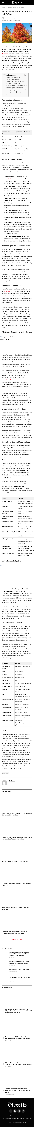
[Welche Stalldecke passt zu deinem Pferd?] (17, 850)
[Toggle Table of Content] (25, 75)
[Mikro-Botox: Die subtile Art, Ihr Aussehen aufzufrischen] (17, 897)
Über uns (12, 1116)
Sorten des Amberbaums (13, 79)
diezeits (24, 1122)
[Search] (31, 2)
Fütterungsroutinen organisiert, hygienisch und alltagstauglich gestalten (17, 814)
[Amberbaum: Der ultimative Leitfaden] (17, 33)
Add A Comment (17, 939)
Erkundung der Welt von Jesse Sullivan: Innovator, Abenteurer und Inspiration (18, 1037)
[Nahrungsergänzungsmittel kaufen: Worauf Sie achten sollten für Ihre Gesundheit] (17, 826)
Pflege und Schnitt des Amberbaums (17, 85)
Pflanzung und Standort (13, 83)
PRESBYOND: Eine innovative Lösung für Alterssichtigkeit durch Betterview (14, 932)
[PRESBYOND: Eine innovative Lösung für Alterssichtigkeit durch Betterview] (17, 920)
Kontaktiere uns (22, 1116)
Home (6, 1116)
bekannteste (7, 179)
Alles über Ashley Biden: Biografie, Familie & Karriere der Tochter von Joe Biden (17, 1090)
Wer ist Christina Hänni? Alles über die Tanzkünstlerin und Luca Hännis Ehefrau (18, 1063)
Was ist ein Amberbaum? (13, 77)
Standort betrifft (9, 291)
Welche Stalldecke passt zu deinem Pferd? (15, 861)
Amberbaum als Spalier (13, 91)
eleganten (5, 54)
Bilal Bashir (8, 18)
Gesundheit (25, 18)
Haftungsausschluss (9, 1118)
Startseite (4, 7)
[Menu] (3, 2)
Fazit (5, 95)
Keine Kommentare (7, 20)
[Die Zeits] (17, 2)
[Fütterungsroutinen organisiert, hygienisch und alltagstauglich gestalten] (17, 802)
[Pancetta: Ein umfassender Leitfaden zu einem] (5, 979)
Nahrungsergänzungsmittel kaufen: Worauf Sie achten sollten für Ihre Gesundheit (17, 838)
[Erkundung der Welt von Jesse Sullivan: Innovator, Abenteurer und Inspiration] (17, 1026)
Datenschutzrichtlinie (24, 1118)
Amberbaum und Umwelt (14, 93)
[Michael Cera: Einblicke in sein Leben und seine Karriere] (5, 971)
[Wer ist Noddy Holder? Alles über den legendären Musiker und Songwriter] (5, 963)
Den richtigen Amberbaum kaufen (16, 81)
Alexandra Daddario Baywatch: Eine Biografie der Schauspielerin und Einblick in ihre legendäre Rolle (18, 1011)
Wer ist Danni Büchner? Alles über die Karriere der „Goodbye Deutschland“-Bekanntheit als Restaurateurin (19, 953)
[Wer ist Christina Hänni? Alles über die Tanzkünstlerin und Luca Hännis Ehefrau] (17, 1052)
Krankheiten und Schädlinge (15, 87)
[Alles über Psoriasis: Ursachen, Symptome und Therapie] (17, 873)
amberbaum (5, 773)
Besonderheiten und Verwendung (16, 89)
